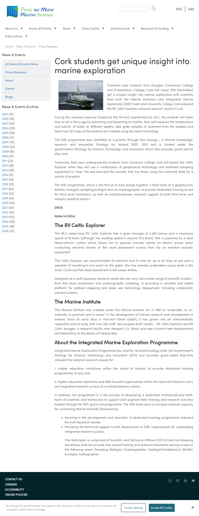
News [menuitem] (65, 29)
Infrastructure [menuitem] (118, 29)
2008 (5, 147)
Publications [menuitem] (12, 37)
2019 (5, 198)
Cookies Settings (133, 507)
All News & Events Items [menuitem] (21, 64)
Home (9, 46)
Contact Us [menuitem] (13, 479)
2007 (5, 142)
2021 (5, 207)
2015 (5, 179)
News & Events (25, 46)
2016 (5, 184)
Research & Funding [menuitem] (153, 29)
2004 (5, 128)
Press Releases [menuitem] (15, 72)
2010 (5, 156)
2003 (5, 123)
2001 (5, 114)
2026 (5, 231)
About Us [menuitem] (10, 29)
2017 (5, 189)
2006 (5, 137)
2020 (5, 203)
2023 (5, 217)
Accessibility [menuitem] (14, 489)
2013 (5, 170)
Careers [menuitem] (11, 484)
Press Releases (48, 46)
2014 (5, 175)
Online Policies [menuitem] (16, 494)
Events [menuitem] (9, 89)
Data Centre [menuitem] (89, 29)
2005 (5, 133)
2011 (4, 161)
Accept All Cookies (161, 507)
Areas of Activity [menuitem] (38, 29)
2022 (5, 212)
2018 (5, 193)
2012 (5, 165)
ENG (179, 9)
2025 (5, 226)
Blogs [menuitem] (9, 97)
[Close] (193, 507)
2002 (5, 119)
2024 (5, 221)
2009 (5, 151)
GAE (191, 9)
